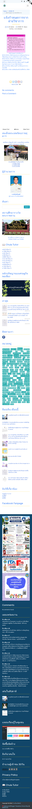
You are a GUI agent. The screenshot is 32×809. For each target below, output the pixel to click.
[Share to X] (13, 82)
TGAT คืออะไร (7, 266)
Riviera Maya (25, 806)
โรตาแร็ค (4, 394)
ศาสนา (20, 396)
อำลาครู (12, 404)
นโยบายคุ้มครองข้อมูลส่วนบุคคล (10, 779)
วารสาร (27, 394)
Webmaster (7, 806)
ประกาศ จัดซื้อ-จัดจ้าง (8, 748)
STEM (22, 351)
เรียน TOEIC (6, 791)
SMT (16, 351)
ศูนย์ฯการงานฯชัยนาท (24, 398)
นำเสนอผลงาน (14, 371)
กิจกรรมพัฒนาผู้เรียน (24, 355)
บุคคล (14, 373)
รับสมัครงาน (5, 390)
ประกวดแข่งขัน (6, 376)
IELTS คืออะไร (7, 249)
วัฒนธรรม (19, 394)
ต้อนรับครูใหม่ (26, 365)
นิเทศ (28, 371)
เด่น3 (8, 365)
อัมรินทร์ (24, 402)
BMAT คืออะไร (7, 257)
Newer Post (6, 129)
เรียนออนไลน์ (18, 392)
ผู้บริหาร (5, 383)
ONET (4, 495)
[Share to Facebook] (16, 82)
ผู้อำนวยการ (26, 383)
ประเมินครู (26, 380)
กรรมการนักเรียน (7, 353)
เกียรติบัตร (9, 359)
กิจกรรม (16, 355)
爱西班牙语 (5, 807)
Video (28, 351)
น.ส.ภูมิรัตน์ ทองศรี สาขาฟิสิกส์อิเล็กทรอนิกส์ (18, 415)
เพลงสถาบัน (13, 385)
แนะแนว (5, 373)
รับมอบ (27, 388)
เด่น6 (20, 365)
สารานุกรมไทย (7, 759)
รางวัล (27, 390)
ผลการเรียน (26, 381)
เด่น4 (12, 365)
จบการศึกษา (26, 361)
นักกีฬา (21, 369)
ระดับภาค (23, 388)
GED (4, 793)
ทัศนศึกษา (27, 367)
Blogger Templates (16, 806)
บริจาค (9, 373)
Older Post (26, 129)
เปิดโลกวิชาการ (19, 381)
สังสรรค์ (8, 402)
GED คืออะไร (6, 255)
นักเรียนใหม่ (5, 371)
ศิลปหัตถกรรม (26, 396)
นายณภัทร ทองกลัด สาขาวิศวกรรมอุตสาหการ (19, 463)
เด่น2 (4, 365)
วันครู (23, 394)
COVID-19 (11, 11)
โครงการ (27, 359)
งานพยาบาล (19, 361)
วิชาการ (5, 396)
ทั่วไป (22, 367)
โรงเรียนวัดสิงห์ (17, 803)
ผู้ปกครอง (10, 383)
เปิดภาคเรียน (12, 381)
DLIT (4, 496)
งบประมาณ (5, 361)
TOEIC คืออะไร (7, 251)
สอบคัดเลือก (26, 400)
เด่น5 (16, 365)
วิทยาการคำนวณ (13, 396)
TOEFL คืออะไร (7, 268)
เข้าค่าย (14, 359)
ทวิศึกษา (17, 367)
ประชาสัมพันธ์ (18, 29)
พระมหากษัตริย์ (6, 385)
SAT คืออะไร (6, 253)
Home (5, 11)
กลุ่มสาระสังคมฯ (17, 353)
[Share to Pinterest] (18, 82)
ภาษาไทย (27, 385)
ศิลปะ (4, 398)
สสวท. (9, 400)
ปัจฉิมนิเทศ (5, 381)
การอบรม (10, 355)
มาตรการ (4, 388)
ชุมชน (4, 363)
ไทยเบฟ (12, 369)
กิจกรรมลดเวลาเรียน (7, 357)
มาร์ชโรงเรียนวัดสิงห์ (12, 388)
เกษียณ (4, 359)
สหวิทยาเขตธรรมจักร (17, 400)
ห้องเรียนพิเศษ (14, 402)
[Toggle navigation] (4, 1)
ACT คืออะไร (6, 262)
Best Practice (6, 349)
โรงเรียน (23, 392)
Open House (26, 349)
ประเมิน (20, 380)
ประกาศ (15, 376)
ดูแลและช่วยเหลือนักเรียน (13, 363)
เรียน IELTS (6, 790)
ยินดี (18, 388)
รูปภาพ (12, 392)
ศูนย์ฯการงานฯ (7, 493)
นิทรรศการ (22, 371)
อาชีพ (28, 402)
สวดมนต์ (4, 400)
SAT (4, 795)
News (25, 27)
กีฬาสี (28, 357)
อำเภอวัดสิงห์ (6, 404)
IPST (4, 498)
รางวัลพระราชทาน (6, 392)
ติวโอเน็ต (11, 367)
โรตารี (28, 392)
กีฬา (24, 357)
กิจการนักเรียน (17, 357)
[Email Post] (19, 84)
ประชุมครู (27, 378)
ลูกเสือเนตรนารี (12, 394)
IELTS (4, 796)
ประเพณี (14, 380)
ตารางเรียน (5, 367)
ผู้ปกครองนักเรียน (18, 383)
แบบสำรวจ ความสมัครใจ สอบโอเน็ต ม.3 (17, 449)
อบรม (19, 402)
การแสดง (4, 355)
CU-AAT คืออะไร (8, 259)
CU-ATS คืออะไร (7, 260)
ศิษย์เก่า (8, 398)
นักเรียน (11, 29)
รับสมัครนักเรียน (17, 390)
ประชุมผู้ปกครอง (6, 380)
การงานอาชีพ (26, 353)
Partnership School (7, 351)
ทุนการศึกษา (5, 369)
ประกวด (27, 373)
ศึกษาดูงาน (15, 398)
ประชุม (19, 378)
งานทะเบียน (12, 361)
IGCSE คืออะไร (7, 264)
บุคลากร (19, 373)
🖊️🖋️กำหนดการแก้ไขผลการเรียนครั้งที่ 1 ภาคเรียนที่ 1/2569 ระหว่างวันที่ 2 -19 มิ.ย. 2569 (18, 315)
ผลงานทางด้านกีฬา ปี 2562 (14, 456)
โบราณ (23, 373)
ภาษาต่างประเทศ (20, 385)
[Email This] (10, 82)
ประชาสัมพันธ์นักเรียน (8, 378)
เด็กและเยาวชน (23, 363)
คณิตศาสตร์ (19, 359)
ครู (23, 359)
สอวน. (4, 402)
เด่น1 (28, 363)
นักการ (16, 369)
